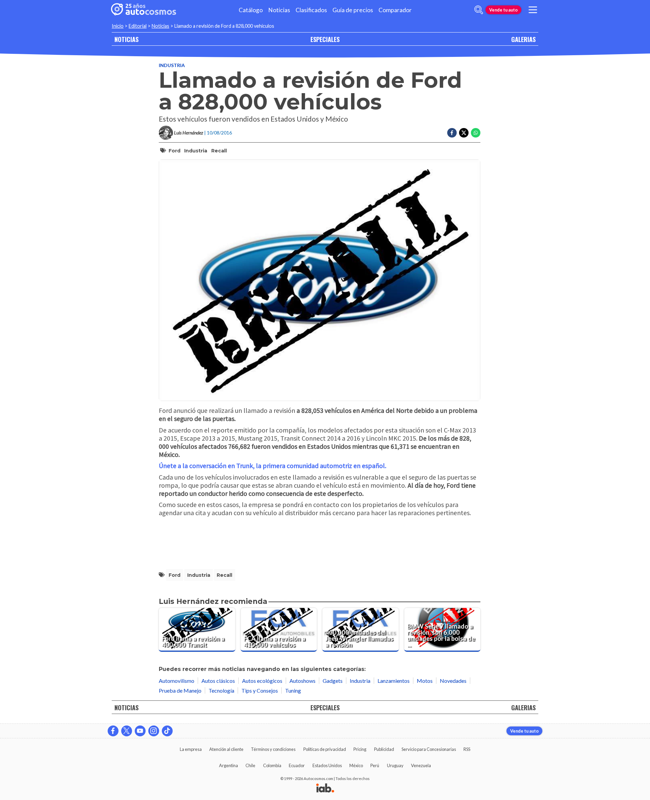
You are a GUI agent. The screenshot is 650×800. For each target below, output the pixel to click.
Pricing (359, 749)
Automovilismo (176, 680)
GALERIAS (523, 39)
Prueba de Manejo (180, 690)
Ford (174, 151)
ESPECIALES (325, 39)
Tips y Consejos (259, 690)
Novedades (453, 680)
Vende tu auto (503, 10)
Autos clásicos (218, 680)
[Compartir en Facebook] (452, 133)
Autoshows (302, 680)
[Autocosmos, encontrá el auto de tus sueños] (143, 10)
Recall (219, 151)
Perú (374, 765)
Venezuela (421, 765)
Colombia (272, 765)
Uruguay (395, 765)
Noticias (279, 10)
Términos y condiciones (273, 749)
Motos (425, 680)
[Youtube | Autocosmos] (140, 730)
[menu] (533, 10)
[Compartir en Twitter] (464, 133)
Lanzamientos (393, 680)
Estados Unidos (327, 765)
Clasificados (311, 10)
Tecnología (221, 690)
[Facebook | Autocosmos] (113, 730)
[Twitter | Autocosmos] (126, 730)
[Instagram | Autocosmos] (153, 730)
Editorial (138, 26)
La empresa (191, 749)
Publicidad (384, 749)
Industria (172, 65)
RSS (466, 749)
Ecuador (297, 765)
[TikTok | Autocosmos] (167, 730)
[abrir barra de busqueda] (479, 10)
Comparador (395, 10)
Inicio (118, 26)
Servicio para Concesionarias (429, 749)
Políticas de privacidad (324, 749)
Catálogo (251, 10)
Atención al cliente (226, 749)
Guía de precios (352, 10)
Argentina (228, 765)
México (356, 765)
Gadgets (333, 680)
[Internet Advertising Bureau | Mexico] (325, 788)
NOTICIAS (126, 39)
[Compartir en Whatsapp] (475, 133)
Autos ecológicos (262, 680)
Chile (250, 765)
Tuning (293, 690)
